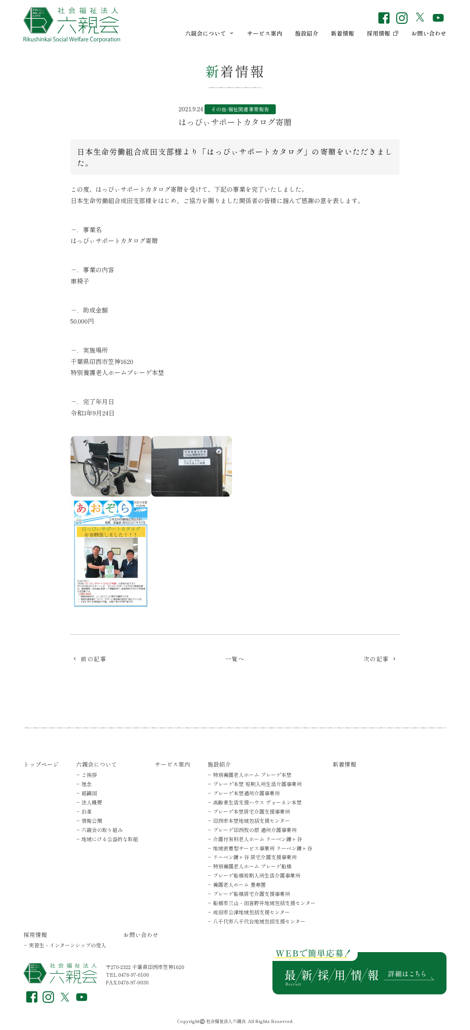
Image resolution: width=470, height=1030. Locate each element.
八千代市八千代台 (259, 921)
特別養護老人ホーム (252, 774)
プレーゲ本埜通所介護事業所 (246, 793)
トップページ (41, 764)
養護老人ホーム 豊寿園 (239, 884)
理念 (87, 784)
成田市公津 (251, 912)
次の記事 (376, 659)
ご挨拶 (89, 774)
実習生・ (67, 945)
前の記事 (93, 659)
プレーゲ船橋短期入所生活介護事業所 (256, 875)
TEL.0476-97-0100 (127, 974)
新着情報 (342, 33)
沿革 (87, 811)
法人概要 (92, 802)
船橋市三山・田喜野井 (264, 903)
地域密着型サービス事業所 (262, 848)
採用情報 (378, 33)
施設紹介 (306, 33)
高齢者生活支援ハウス (257, 802)
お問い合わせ (428, 33)
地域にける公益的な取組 (110, 839)
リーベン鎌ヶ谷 (255, 857)
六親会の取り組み (102, 829)
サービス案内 (264, 33)
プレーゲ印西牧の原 (255, 829)
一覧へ (235, 659)
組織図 (89, 793)
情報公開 (92, 820)
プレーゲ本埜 (257, 784)
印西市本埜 (251, 820)
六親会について (205, 33)
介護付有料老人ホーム (257, 839)
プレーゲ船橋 (251, 893)
